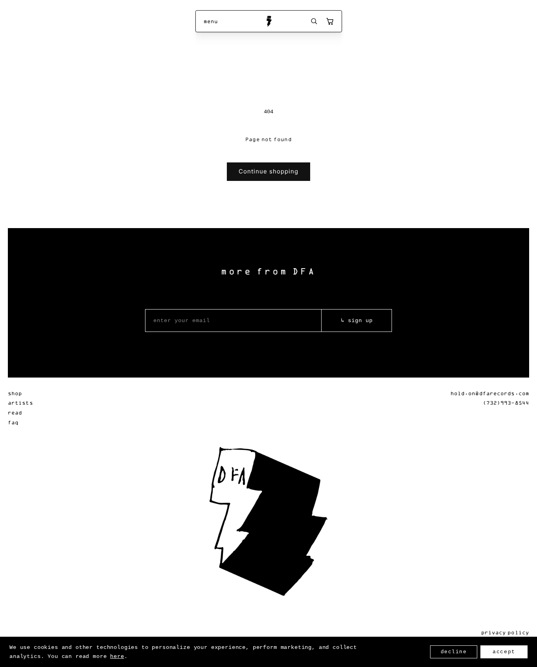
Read (15, 412)
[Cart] (330, 21)
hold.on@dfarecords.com (490, 393)
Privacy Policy (505, 632)
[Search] (314, 21)
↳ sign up (357, 320)
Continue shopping (268, 171)
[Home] (269, 21)
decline (454, 652)
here (117, 656)
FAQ (13, 422)
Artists (20, 402)
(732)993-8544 (506, 402)
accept (504, 652)
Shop (15, 393)
